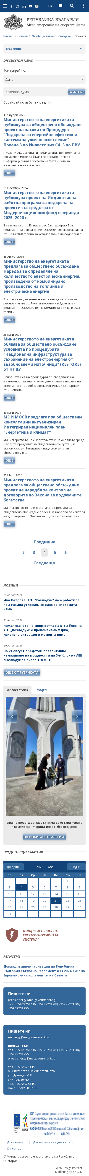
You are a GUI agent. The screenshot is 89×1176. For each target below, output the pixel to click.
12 (32, 894)
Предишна (44, 542)
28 (56, 907)
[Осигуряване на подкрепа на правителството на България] (49, 1124)
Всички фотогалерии (44, 837)
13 (44, 894)
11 (21, 894)
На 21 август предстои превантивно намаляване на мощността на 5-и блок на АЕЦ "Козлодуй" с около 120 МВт (42, 655)
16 (79, 894)
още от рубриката (21, 672)
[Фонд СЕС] (31, 934)
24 (9, 907)
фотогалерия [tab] (17, 690)
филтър (77, 92)
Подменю (14, 49)
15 (67, 894)
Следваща (44, 563)
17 (9, 901)
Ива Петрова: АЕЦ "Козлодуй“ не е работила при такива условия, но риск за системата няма (41, 604)
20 (44, 901)
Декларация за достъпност (54, 1142)
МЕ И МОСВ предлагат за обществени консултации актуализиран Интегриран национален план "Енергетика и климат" (42, 424)
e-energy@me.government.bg (28, 1037)
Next (77, 716)
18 (21, 901)
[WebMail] (60, 5)
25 (21, 907)
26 (32, 907)
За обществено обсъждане (51, 36)
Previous (12, 716)
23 (79, 901)
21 (56, 901)
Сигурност (15, 1148)
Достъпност (16, 1142)
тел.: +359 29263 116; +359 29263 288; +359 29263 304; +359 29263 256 (44, 1006)
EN (50, 6)
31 (9, 914)
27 (44, 907)
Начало (8, 36)
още (9, 173)
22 (67, 901)
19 (32, 901)
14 (56, 894)
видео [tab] (42, 690)
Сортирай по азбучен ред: (25, 102)
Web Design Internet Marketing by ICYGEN (68, 1170)
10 (9, 894)
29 (67, 907)
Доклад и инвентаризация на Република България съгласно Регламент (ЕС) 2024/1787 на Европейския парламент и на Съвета (44, 970)
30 (79, 907)
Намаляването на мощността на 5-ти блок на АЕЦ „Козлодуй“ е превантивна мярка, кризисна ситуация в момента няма (42, 630)
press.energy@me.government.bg (31, 1000)
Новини (23, 36)
